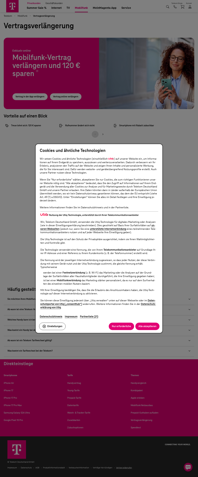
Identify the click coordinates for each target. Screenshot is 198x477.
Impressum (71, 316)
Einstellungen (54, 326)
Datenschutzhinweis (51, 316)
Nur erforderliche (121, 326)
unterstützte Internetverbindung (108, 229)
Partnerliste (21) (89, 316)
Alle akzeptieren (147, 326)
